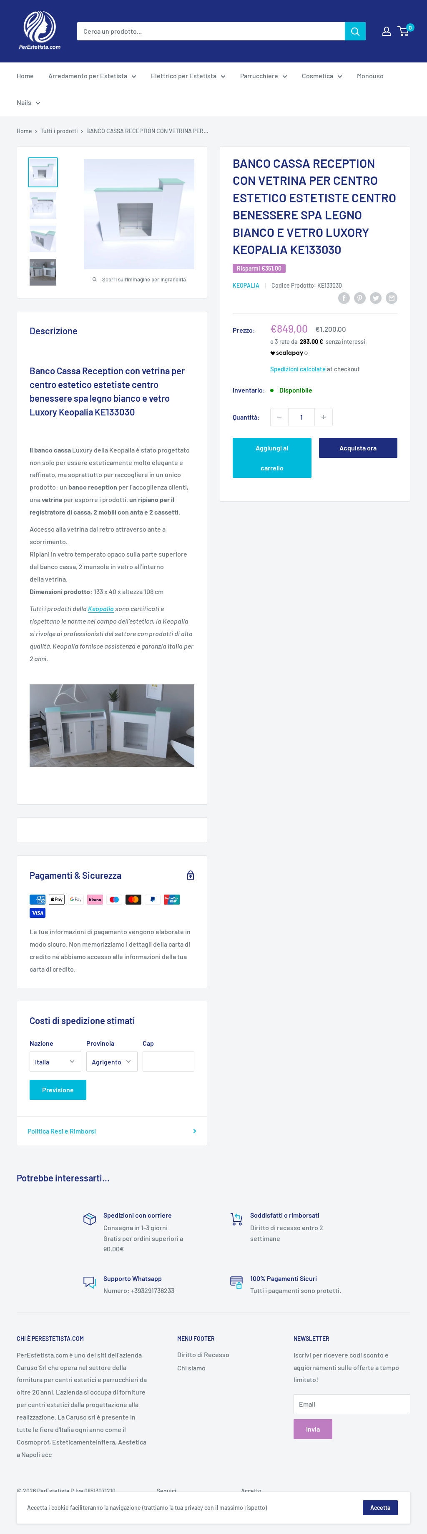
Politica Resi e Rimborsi (62, 1131)
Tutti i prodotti (59, 130)
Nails (24, 102)
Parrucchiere (259, 76)
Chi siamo (191, 1368)
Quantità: (246, 417)
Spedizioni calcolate (298, 369)
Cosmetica (317, 76)
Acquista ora (358, 448)
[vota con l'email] (391, 297)
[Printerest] (360, 297)
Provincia (100, 1043)
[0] (403, 31)
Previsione (58, 1090)
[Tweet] (376, 297)
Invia (313, 1429)
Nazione (41, 1043)
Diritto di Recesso (203, 1354)
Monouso (370, 76)
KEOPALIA (246, 285)
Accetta (380, 1507)
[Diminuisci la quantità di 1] (279, 417)
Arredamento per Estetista (87, 76)
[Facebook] (344, 297)
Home (25, 76)
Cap (148, 1043)
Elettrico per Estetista (183, 76)
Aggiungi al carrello (272, 458)
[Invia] (355, 31)
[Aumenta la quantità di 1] (323, 417)
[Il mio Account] (386, 31)
